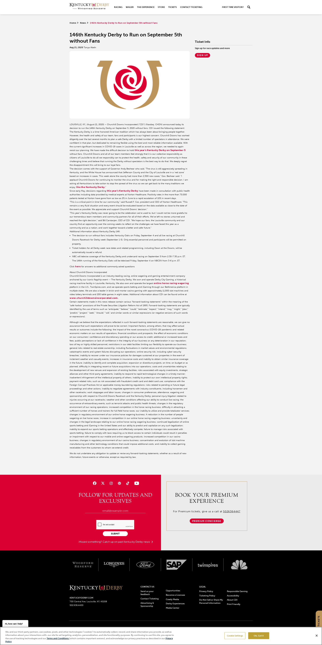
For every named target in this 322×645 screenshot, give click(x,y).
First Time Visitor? (233, 7)
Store (161, 7)
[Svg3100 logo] (239, 564)
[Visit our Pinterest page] (119, 483)
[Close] (316, 635)
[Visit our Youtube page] (135, 483)
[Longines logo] (114, 564)
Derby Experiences (175, 603)
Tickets (172, 7)
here (78, 266)
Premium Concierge (206, 521)
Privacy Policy (206, 591)
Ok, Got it (259, 635)
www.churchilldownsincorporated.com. (94, 298)
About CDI (232, 600)
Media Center (172, 608)
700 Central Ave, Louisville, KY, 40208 (88, 601)
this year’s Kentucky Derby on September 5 (160, 150)
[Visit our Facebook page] (94, 483)
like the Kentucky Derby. (90, 187)
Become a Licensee (175, 595)
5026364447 (231, 511)
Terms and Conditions (58, 638)
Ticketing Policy (207, 595)
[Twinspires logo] (208, 564)
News (83, 23)
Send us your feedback (147, 593)
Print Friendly (233, 604)
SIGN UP (202, 55)
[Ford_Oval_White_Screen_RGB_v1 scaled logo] (145, 564)
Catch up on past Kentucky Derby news (127, 541)
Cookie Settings (235, 635)
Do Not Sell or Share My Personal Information (211, 601)
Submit (115, 533)
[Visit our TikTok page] (127, 483)
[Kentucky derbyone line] (96, 588)
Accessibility (233, 595)
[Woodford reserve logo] (83, 564)
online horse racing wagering (171, 283)
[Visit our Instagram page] (111, 483)
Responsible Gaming (237, 591)
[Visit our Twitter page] (102, 483)
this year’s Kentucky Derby (122, 190)
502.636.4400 (76, 605)
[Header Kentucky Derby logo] (89, 7)
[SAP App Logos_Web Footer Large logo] (177, 564)
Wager (130, 7)
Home (73, 23)
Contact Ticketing (191, 7)
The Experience (145, 7)
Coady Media (172, 599)
